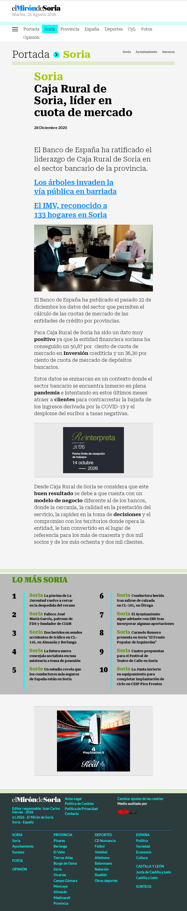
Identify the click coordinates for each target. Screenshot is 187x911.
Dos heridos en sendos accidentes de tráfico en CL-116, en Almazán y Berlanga (55, 637)
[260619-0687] (93, 449)
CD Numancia (105, 841)
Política (142, 841)
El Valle (59, 852)
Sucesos (168, 52)
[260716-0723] (93, 740)
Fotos (146, 29)
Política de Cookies (79, 803)
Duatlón (101, 875)
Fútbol (100, 846)
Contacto (72, 813)
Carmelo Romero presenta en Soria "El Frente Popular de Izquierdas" (141, 637)
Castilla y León (150, 866)
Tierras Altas (63, 858)
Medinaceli (62, 898)
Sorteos (143, 886)
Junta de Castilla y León (153, 872)
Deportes (114, 29)
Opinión (31, 37)
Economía (143, 852)
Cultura (142, 858)
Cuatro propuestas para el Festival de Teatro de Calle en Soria (140, 656)
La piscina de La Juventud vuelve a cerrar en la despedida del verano (52, 600)
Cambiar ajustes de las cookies (140, 799)
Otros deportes (106, 881)
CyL (132, 29)
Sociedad (143, 846)
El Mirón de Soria (52, 8)
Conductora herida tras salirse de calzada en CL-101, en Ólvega (140, 600)
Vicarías (60, 875)
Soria (50, 29)
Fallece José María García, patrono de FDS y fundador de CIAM (51, 619)
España (91, 29)
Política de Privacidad (81, 809)
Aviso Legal (73, 799)
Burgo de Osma (65, 863)
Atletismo (102, 858)
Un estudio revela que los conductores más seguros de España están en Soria (55, 674)
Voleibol (101, 852)
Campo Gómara (65, 881)
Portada (31, 29)
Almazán (60, 892)
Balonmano (103, 863)
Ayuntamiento (146, 52)
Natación (102, 869)
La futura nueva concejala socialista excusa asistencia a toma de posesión (54, 656)
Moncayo (61, 886)
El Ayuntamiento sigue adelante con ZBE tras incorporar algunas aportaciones (145, 619)
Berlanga (60, 846)
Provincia (69, 29)
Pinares (59, 841)
